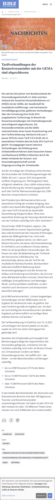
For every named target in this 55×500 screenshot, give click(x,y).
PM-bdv (5, 78)
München (19, 434)
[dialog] (27, 489)
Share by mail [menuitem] (4, 420)
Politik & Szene (13, 12)
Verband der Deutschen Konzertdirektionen (23, 453)
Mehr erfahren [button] (8, 495)
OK (49, 495)
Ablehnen (41, 495)
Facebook (11, 420)
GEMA (5, 462)
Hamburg (7, 434)
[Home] (9, 4)
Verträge (15, 462)
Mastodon (17, 420)
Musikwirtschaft (30, 12)
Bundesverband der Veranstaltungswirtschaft (25, 457)
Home (2, 12)
